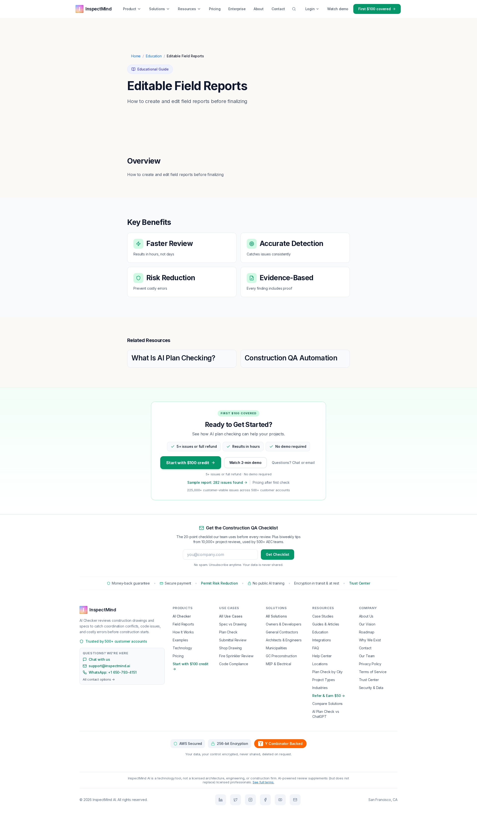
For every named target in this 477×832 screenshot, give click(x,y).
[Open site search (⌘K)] (293, 8)
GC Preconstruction (281, 656)
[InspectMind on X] (235, 799)
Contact (278, 9)
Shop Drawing (230, 648)
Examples (180, 640)
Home (136, 56)
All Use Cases (230, 616)
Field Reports (183, 624)
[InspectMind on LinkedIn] (220, 799)
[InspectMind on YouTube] (280, 799)
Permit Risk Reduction (219, 583)
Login (310, 9)
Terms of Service (373, 672)
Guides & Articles (325, 624)
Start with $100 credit (187, 462)
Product (129, 9)
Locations (319, 664)
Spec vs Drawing (232, 624)
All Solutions (276, 616)
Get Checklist (277, 554)
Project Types (323, 680)
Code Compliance (233, 664)
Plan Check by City (327, 672)
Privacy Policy (370, 664)
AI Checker (182, 616)
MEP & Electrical (278, 664)
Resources (187, 9)
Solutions (157, 9)
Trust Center (359, 583)
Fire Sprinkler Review (236, 656)
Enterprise (236, 9)
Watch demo (337, 9)
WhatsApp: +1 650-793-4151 (113, 672)
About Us (366, 616)
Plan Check (228, 632)
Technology (182, 648)
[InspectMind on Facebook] (265, 799)
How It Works (183, 632)
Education (153, 56)
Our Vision (367, 624)
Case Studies (322, 616)
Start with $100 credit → (190, 666)
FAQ (315, 648)
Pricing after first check (271, 482)
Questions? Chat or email (293, 462)
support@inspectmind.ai (109, 666)
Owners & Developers (283, 624)
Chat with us (99, 659)
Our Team (367, 656)
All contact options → (99, 679)
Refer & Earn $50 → (328, 695)
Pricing (215, 9)
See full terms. (263, 782)
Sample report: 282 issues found (215, 482)
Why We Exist (370, 640)
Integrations (321, 640)
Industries (319, 688)
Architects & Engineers (284, 640)
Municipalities (276, 648)
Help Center (322, 656)
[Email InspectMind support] (295, 799)
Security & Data (371, 688)
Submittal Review (232, 640)
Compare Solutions (327, 703)
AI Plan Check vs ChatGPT (325, 714)
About (259, 9)
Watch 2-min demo (245, 462)
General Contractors (282, 632)
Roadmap (366, 632)
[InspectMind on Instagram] (250, 799)
